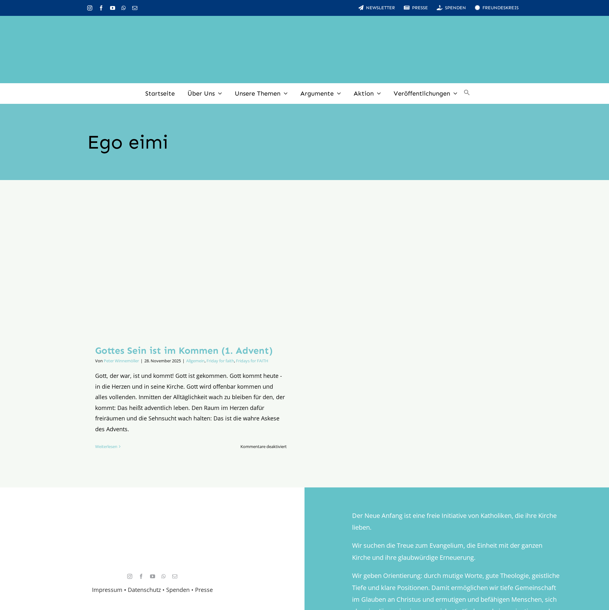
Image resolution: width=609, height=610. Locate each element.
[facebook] (101, 7)
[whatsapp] (123, 7)
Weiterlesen (106, 446)
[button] (467, 93)
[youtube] (112, 7)
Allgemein (195, 361)
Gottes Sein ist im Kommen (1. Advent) (184, 350)
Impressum (107, 589)
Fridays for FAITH (252, 361)
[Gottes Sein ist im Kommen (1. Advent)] (191, 267)
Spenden (178, 589)
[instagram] (89, 7)
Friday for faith (220, 361)
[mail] (134, 7)
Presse (204, 589)
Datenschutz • (146, 589)
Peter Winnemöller (121, 361)
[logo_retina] (154, 522)
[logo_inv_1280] (304, 25)
